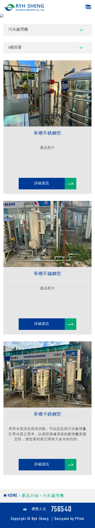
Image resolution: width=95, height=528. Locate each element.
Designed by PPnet (69, 519)
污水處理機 (53, 496)
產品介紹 (31, 496)
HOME (13, 495)
